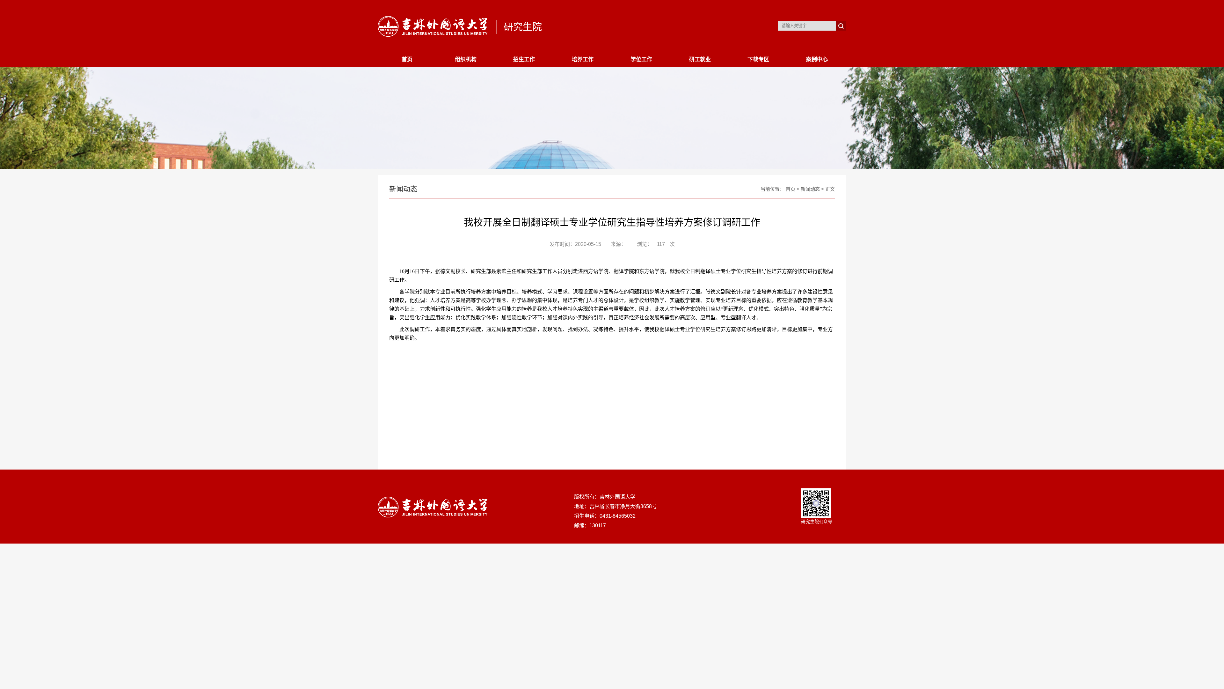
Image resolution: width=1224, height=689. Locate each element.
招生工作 (524, 59)
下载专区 (758, 59)
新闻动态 (810, 189)
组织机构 (466, 59)
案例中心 (817, 59)
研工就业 (700, 59)
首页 (407, 59)
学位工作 (641, 59)
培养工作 (583, 59)
